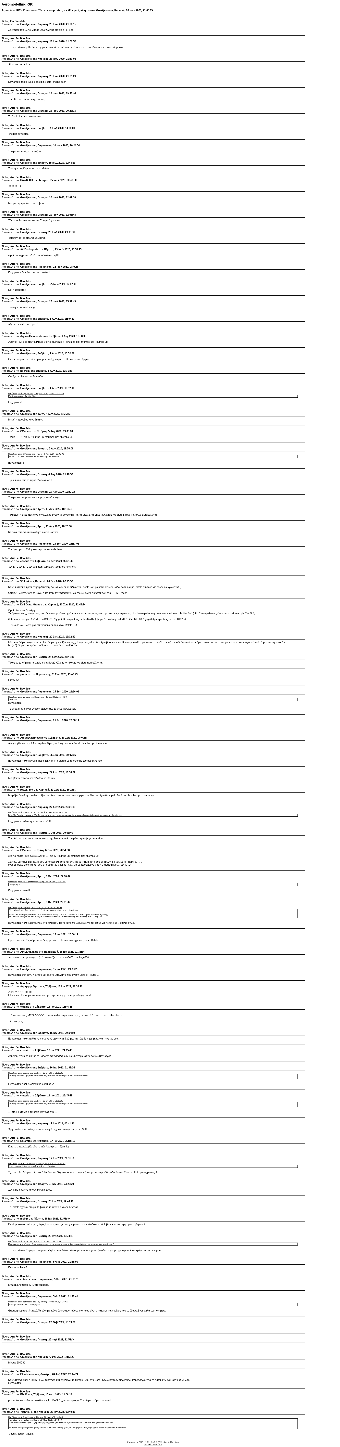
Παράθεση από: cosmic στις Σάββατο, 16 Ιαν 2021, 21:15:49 (35, 1073)
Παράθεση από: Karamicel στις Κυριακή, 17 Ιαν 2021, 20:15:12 (36, 1163)
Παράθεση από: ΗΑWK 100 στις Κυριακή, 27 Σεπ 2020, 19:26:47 (37, 812)
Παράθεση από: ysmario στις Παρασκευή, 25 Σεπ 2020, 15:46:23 (37, 697)
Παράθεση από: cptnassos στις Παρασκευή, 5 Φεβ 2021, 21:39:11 (38, 1302)
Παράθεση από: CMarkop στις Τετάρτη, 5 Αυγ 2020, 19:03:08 (36, 454)
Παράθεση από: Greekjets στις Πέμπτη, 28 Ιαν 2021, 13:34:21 (36, 1417)
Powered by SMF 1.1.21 (138, 1442)
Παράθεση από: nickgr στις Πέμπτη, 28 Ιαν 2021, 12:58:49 (34, 1241)
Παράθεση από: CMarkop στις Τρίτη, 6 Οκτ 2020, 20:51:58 (35, 907)
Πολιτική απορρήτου (153, 1444)
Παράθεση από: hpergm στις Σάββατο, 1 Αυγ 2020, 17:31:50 (36, 393)
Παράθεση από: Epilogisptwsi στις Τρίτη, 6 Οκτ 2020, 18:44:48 (37, 882)
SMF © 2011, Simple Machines (165, 1442)
